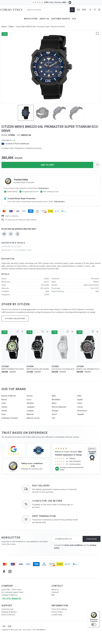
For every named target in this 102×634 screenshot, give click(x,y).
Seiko (79, 396)
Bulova (4, 400)
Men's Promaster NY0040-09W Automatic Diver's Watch (13, 369)
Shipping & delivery (9, 612)
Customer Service (60, 19)
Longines (30, 411)
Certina (4, 407)
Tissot (79, 403)
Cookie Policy (56, 615)
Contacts (55, 592)
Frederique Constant (9, 418)
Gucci (29, 400)
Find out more (43, 188)
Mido (54, 396)
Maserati (30, 414)
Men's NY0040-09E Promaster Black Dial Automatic (38, 369)
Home (3, 27)
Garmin (30, 396)
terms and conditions (73, 545)
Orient (54, 414)
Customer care (7, 609)
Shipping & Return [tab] (11, 247)
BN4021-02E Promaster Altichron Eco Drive (88, 369)
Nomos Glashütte (59, 407)
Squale (80, 400)
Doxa (3, 414)
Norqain (55, 411)
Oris (53, 418)
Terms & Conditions (59, 609)
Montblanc (56, 400)
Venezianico (82, 411)
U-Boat (80, 407)
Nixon (54, 403)
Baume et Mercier (8, 396)
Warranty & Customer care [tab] (16, 250)
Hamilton (30, 403)
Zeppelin (80, 414)
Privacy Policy (57, 612)
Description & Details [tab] (13, 243)
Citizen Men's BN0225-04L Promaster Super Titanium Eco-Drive (40, 27)
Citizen (11, 27)
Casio (3, 403)
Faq (74, 19)
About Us (44, 19)
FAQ (53, 595)
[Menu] (98, 612)
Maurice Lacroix (33, 418)
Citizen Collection (15, 318)
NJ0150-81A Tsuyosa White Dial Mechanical (63, 369)
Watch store (31, 19)
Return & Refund (8, 615)
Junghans (31, 407)
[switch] (93, 624)
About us (55, 590)
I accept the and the (75, 546)
